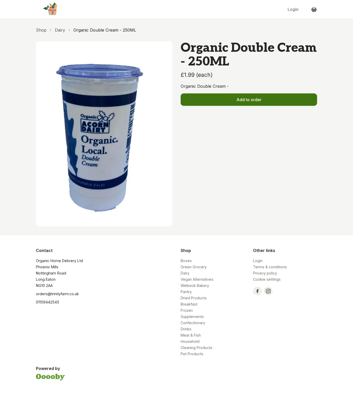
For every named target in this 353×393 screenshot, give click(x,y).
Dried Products (194, 298)
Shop (41, 30)
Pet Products (192, 354)
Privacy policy (265, 273)
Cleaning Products (196, 347)
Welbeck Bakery (195, 285)
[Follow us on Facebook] (257, 291)
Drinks (186, 329)
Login (293, 9)
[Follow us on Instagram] (268, 291)
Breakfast (189, 304)
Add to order (249, 99)
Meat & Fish (191, 335)
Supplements (192, 316)
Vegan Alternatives (197, 279)
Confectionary (193, 323)
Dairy (60, 30)
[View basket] (314, 9)
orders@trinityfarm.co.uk (57, 294)
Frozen (187, 310)
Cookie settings (267, 279)
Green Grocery (194, 267)
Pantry (186, 292)
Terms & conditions (270, 267)
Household (190, 341)
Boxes (186, 260)
